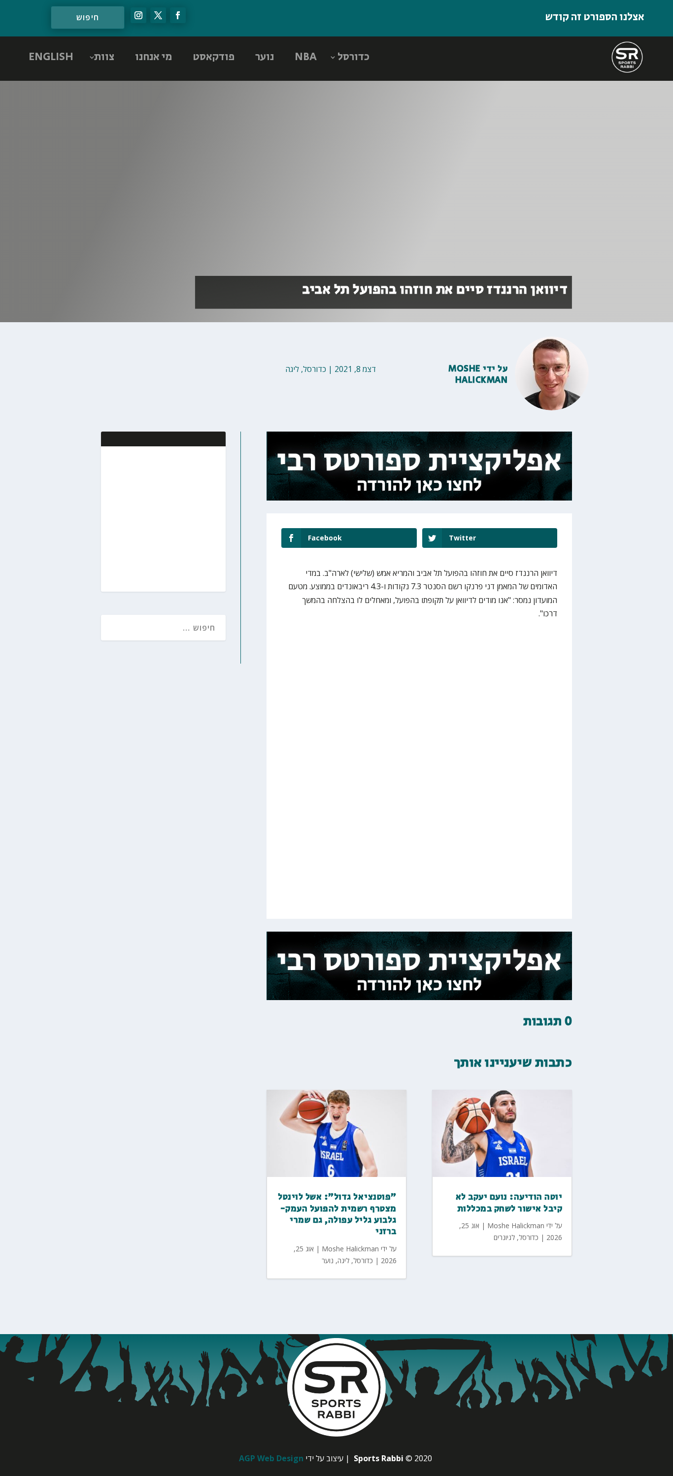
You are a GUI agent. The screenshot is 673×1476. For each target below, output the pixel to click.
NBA (306, 57)
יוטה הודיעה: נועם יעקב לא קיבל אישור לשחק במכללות (509, 1203)
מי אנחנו (153, 57)
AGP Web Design (271, 1458)
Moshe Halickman (477, 375)
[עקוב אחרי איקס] (158, 15)
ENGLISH (51, 57)
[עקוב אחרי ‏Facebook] (178, 15)
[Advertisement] (154, 517)
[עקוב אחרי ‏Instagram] (138, 15)
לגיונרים (504, 1237)
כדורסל (353, 57)
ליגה (292, 369)
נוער (264, 57)
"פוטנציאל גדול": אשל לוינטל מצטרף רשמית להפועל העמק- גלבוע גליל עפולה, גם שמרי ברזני (337, 1214)
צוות (104, 57)
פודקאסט (214, 57)
